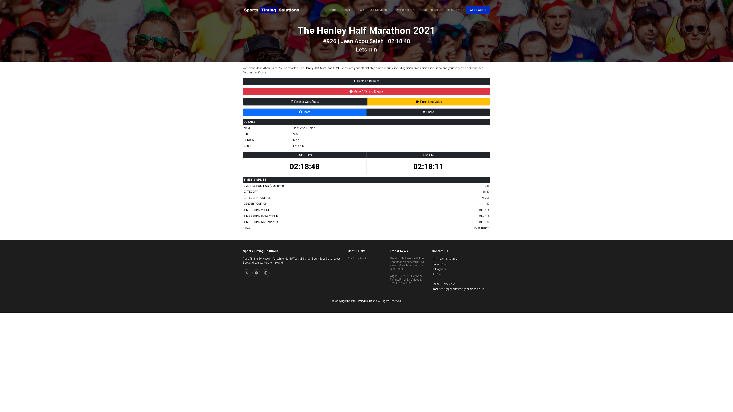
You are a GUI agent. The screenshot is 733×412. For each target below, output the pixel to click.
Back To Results (367, 81)
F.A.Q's (360, 10)
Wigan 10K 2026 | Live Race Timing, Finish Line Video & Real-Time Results (406, 279)
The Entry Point (357, 258)
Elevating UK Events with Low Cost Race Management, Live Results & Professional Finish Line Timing (407, 263)
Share (306, 112)
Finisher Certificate (306, 102)
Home (333, 10)
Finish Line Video (430, 102)
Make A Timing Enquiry (368, 91)
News (346, 10)
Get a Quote (478, 10)
